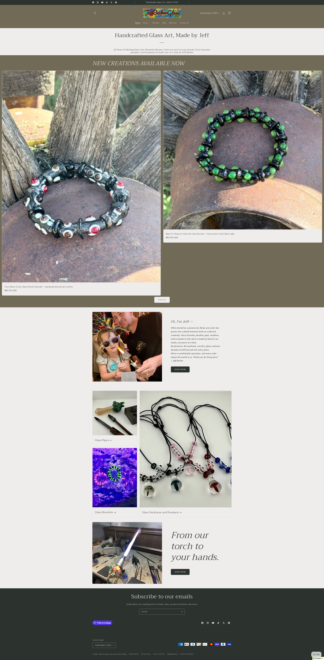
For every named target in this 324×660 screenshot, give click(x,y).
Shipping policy (172, 654)
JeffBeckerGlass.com (105, 654)
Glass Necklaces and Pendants (160, 512)
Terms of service (159, 654)
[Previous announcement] (135, 2)
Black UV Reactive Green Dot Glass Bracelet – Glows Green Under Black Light (200, 234)
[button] (95, 13)
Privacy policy (146, 654)
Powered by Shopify (120, 654)
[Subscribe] (182, 612)
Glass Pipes (102, 440)
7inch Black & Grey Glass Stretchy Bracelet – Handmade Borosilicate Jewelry (39, 287)
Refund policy (134, 654)
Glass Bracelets (104, 512)
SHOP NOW (180, 369)
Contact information (186, 654)
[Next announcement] (189, 2)
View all (162, 300)
